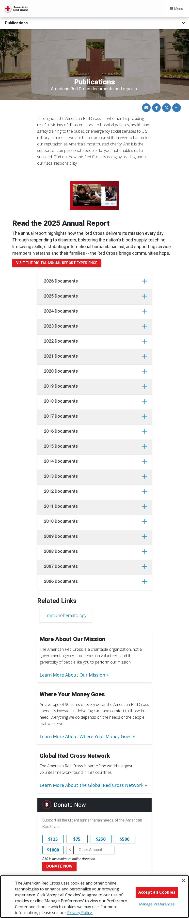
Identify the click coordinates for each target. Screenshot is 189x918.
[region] (94, 896)
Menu (178, 8)
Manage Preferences (157, 904)
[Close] (183, 880)
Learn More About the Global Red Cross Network (91, 785)
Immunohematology (66, 615)
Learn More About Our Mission (72, 675)
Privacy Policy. (80, 912)
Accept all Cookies (156, 892)
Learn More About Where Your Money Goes (85, 736)
